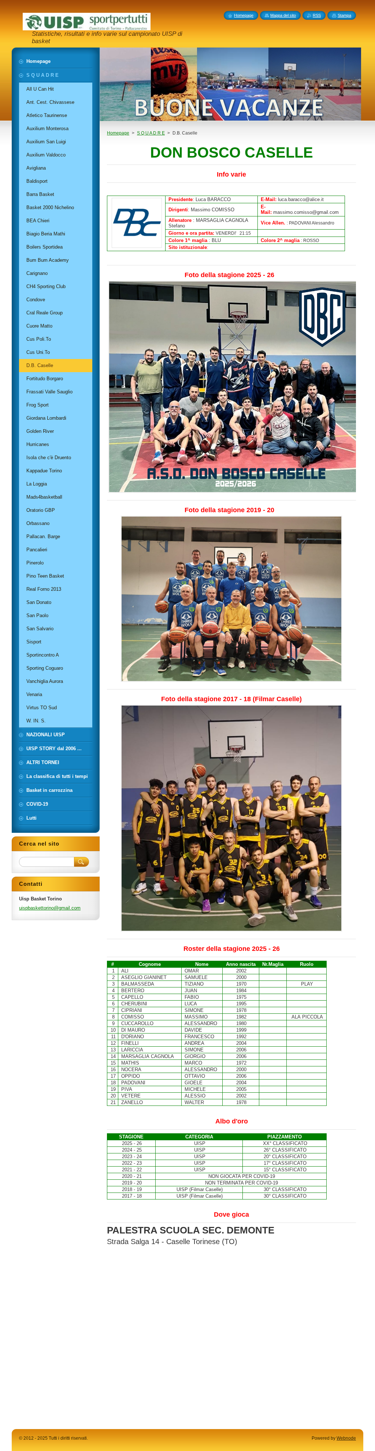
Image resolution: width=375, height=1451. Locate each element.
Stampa (344, 15)
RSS (317, 15)
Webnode (346, 1438)
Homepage (118, 133)
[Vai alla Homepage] (87, 27)
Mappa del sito (283, 15)
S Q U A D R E (151, 133)
